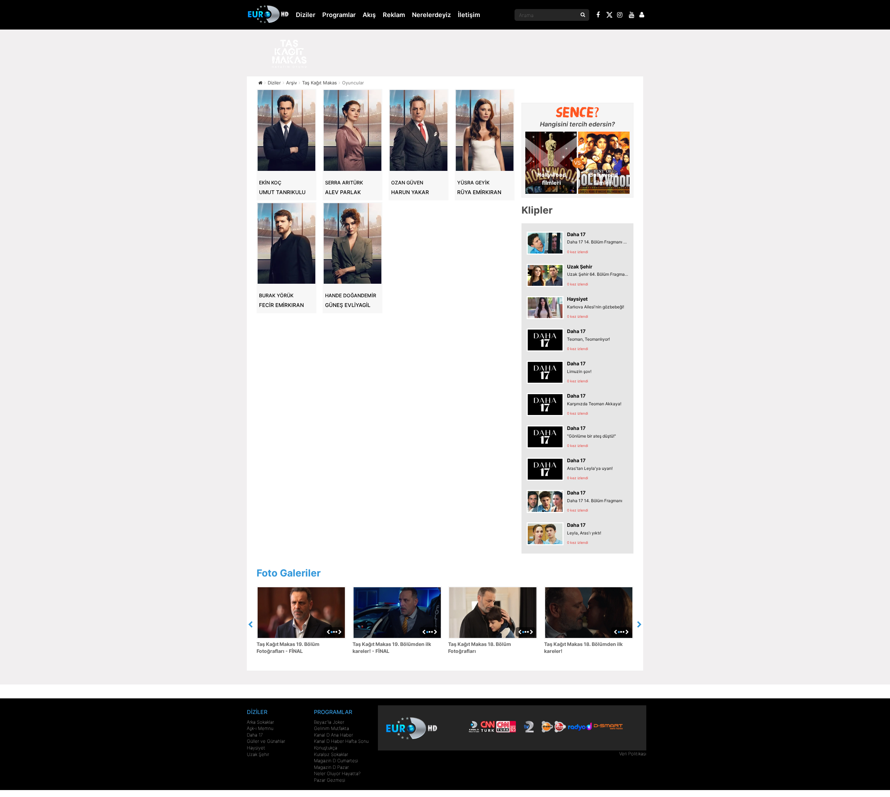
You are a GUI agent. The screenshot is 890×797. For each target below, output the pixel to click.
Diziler (305, 14)
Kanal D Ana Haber (333, 735)
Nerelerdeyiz (431, 14)
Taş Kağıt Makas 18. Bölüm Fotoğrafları (479, 647)
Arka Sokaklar (260, 722)
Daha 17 (255, 735)
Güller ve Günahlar (266, 741)
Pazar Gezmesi (329, 780)
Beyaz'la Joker (329, 722)
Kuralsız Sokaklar (331, 754)
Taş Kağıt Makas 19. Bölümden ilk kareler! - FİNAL (392, 647)
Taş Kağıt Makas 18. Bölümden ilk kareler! (583, 647)
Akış (369, 14)
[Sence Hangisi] (577, 112)
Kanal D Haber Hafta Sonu (341, 741)
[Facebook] (598, 15)
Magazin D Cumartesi (336, 760)
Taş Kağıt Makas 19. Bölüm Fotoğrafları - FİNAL (288, 647)
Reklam (394, 14)
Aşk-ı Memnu (260, 728)
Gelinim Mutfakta (331, 728)
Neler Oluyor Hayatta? (337, 773)
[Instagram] (620, 15)
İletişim (469, 14)
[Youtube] (632, 15)
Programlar (339, 14)
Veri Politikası (632, 753)
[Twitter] (609, 16)
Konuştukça (325, 747)
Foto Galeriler (289, 573)
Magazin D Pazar (331, 767)
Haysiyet (256, 747)
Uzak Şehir (258, 754)
